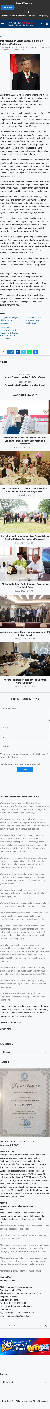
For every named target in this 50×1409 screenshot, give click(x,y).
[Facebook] (41, 31)
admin (11, 48)
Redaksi (5, 16)
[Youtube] (28, 12)
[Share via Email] (35, 352)
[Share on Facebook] (18, 352)
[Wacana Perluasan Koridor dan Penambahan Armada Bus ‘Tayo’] (25, 659)
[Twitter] (24, 12)
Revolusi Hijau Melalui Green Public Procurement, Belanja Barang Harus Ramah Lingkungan (9, 332)
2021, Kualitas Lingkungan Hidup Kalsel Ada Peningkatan (11, 320)
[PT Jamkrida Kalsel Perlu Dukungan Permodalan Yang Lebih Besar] (25, 564)
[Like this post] (12, 352)
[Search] (42, 24)
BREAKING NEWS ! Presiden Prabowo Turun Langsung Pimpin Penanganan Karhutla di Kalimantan (25, 440)
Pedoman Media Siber (18, 16)
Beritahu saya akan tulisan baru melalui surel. (20, 764)
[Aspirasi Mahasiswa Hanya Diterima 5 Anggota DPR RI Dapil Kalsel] (25, 611)
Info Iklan (32, 16)
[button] (17, 7)
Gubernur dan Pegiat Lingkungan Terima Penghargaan (33, 320)
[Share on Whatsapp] (29, 352)
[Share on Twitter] (23, 352)
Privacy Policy (43, 16)
